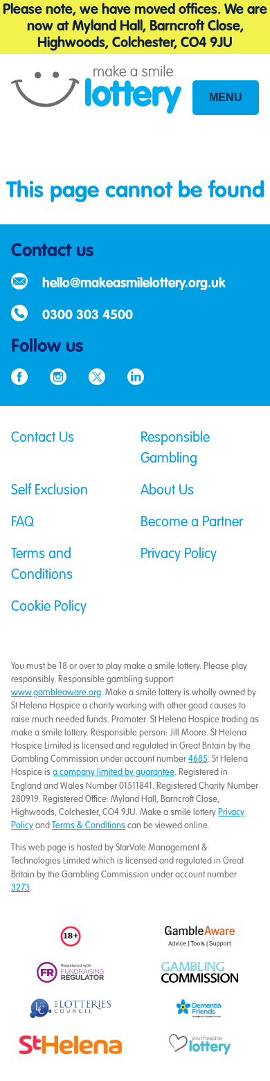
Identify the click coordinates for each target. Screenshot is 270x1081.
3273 (20, 888)
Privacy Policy (179, 555)
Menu (225, 97)
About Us (167, 491)
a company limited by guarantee (113, 772)
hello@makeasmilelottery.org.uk (134, 283)
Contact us (52, 251)
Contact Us (42, 438)
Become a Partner (192, 523)
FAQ (22, 523)
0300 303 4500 (87, 315)
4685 (198, 759)
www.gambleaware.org (56, 692)
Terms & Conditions (88, 825)
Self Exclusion (49, 491)
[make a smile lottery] (96, 100)
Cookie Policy (49, 607)
